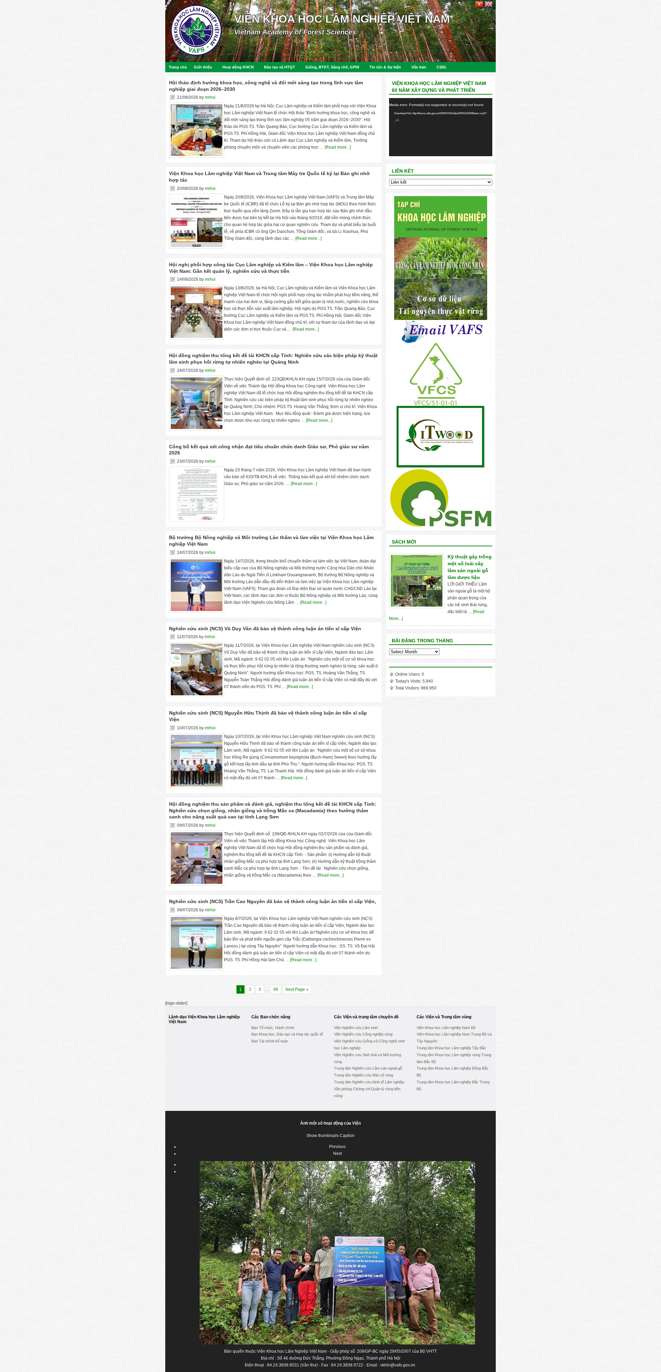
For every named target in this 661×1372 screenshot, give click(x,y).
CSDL (442, 67)
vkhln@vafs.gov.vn (397, 1365)
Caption (347, 1135)
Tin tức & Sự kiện (385, 67)
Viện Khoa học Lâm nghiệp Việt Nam (342, 19)
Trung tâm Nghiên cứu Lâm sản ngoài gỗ (368, 1068)
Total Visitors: (408, 688)
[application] (440, 127)
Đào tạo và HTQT (279, 67)
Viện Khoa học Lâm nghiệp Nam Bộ (446, 1028)
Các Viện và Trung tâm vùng (444, 1017)
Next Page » (296, 989)
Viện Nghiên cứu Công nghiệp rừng (363, 1034)
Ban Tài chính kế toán (269, 1041)
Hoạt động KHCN (238, 67)
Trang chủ (178, 67)
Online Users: (408, 674)
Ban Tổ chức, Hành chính (272, 1028)
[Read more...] (338, 147)
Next (337, 1153)
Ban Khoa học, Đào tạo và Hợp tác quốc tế (287, 1034)
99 (275, 989)
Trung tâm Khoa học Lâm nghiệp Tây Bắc (451, 1048)
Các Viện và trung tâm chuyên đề (366, 1017)
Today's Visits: (408, 681)
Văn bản (418, 67)
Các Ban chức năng (270, 1017)
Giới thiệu (203, 67)
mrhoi (210, 97)
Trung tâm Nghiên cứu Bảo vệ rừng (363, 1075)
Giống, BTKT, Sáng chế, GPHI (332, 67)
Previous (337, 1146)
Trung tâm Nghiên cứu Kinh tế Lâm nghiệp (369, 1082)
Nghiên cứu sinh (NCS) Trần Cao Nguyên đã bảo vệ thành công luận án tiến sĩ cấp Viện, (272, 901)
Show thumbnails (322, 1135)
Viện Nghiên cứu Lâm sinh (356, 1028)
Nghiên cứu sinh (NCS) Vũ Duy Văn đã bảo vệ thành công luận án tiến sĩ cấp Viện (265, 628)
